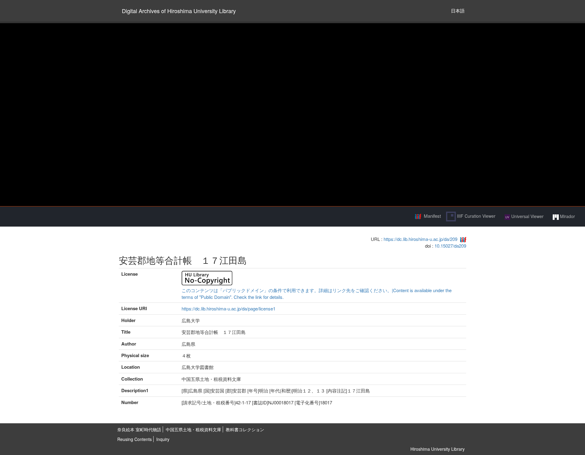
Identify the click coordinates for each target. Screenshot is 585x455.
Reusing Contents (134, 439)
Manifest (432, 216)
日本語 (458, 10)
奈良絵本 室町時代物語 (139, 429)
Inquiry (162, 439)
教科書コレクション (245, 429)
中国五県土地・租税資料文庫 (193, 429)
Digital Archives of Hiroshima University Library (179, 11)
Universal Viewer (527, 216)
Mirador (567, 216)
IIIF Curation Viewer (475, 216)
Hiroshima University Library (437, 449)
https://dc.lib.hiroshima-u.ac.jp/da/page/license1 (228, 308)
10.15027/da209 (450, 245)
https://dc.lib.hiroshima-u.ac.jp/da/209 (420, 239)
